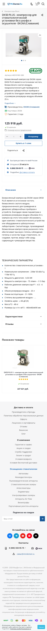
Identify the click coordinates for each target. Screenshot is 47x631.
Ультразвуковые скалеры (23, 495)
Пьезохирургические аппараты (23, 481)
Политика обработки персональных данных (23, 415)
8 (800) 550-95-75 (16, 168)
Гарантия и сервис (23, 444)
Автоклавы (23, 473)
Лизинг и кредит (23, 455)
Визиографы (23, 502)
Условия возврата (23, 459)
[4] (13, 71)
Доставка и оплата (27, 172)
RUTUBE (36, 535)
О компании (23, 440)
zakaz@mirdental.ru (25, 554)
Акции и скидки (24, 448)
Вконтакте (9, 535)
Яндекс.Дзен (29, 535)
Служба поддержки (23, 452)
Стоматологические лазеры (23, 484)
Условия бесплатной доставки (23, 462)
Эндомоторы (23, 491)
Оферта (23, 419)
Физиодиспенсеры (23, 477)
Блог (24, 433)
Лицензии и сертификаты (23, 423)
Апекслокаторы (23, 488)
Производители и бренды (23, 412)
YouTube (22, 535)
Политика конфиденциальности (20, 629)
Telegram (16, 535)
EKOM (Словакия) (31, 107)
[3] (11, 71)
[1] (6, 71)
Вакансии (23, 430)
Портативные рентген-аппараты (23, 506)
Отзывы (23, 426)
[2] (8, 71)
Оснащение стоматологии (23, 469)
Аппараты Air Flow (23, 499)
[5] (16, 71)
